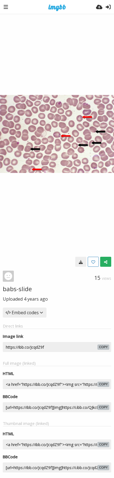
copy (103, 347)
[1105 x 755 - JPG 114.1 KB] (80, 262)
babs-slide (17, 289)
